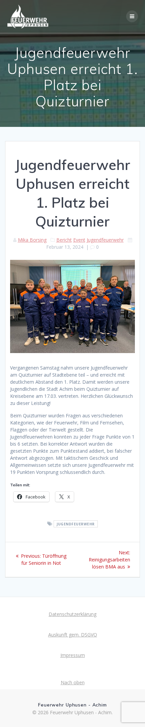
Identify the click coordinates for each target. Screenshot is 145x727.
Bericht (64, 240)
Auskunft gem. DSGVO (72, 634)
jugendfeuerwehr (76, 524)
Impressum (72, 655)
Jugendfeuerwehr (105, 240)
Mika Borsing (32, 240)
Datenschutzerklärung (72, 614)
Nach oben (73, 682)
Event (79, 240)
